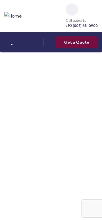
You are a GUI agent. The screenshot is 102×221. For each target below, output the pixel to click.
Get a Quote (76, 42)
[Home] (13, 16)
